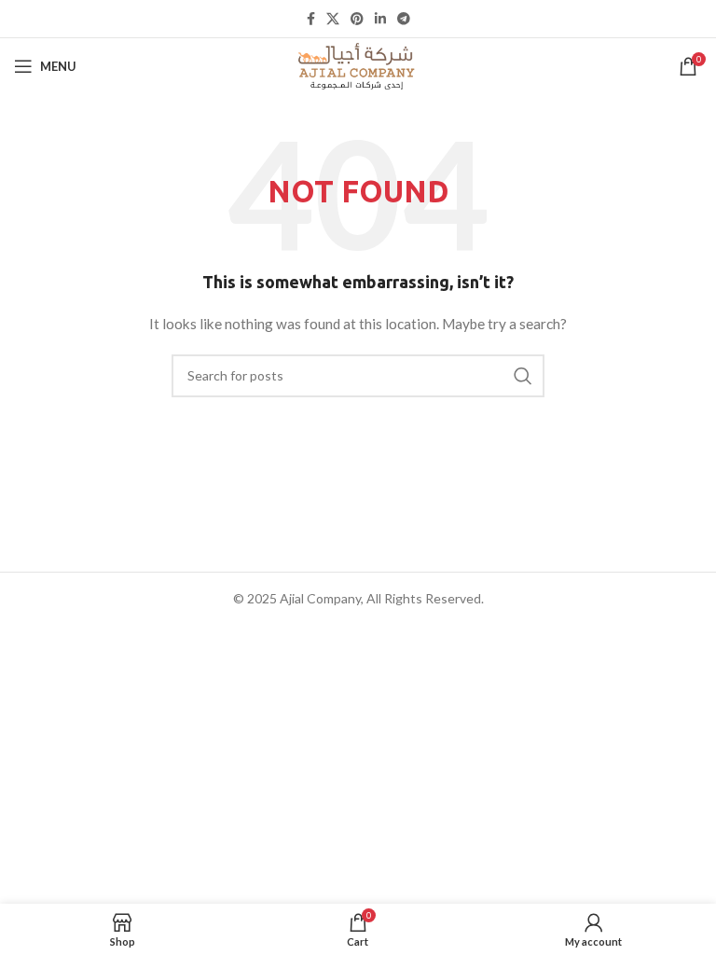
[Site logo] (358, 65)
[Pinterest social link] (357, 19)
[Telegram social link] (404, 19)
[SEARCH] (523, 375)
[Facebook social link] (311, 19)
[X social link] (333, 19)
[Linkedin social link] (380, 19)
